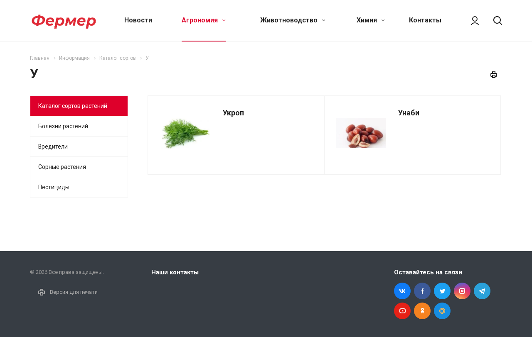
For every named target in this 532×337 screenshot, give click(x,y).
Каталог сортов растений (72, 106)
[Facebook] (422, 291)
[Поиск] (493, 21)
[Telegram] (482, 291)
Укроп (233, 112)
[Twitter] (442, 291)
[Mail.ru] (442, 311)
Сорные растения (62, 167)
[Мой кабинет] (471, 21)
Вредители (53, 146)
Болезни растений (63, 126)
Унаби (408, 112)
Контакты (425, 20)
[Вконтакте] (402, 291)
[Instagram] (462, 291)
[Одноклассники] (422, 311)
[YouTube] (402, 311)
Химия (368, 20)
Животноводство (289, 20)
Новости (138, 20)
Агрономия (200, 20)
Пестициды (53, 187)
